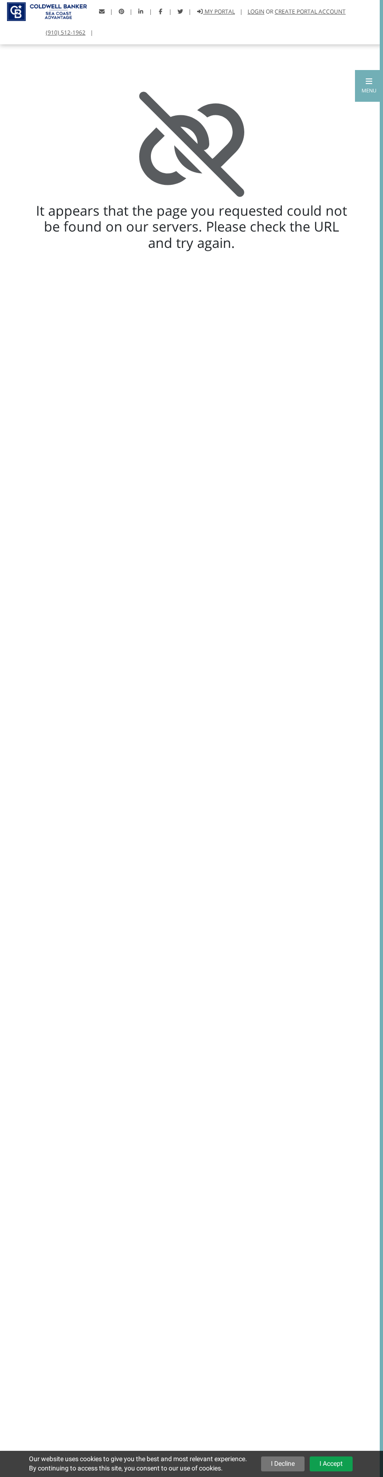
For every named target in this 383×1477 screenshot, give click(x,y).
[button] (369, 86)
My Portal (219, 11)
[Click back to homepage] (43, 10)
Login (256, 11)
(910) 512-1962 (65, 32)
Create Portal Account (310, 11)
